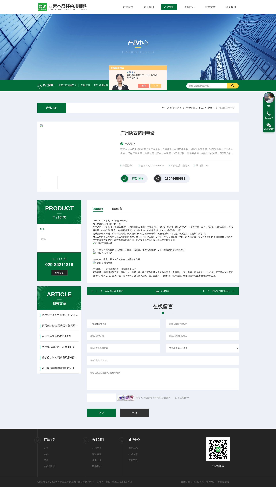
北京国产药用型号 (67, 85)
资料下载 (133, 460)
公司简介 (96, 448)
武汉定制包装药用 (221, 291)
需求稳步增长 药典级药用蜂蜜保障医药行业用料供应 (60, 357)
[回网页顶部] (268, 107)
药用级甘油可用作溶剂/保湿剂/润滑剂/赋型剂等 (60, 315)
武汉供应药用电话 (114, 291)
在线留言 (117, 208)
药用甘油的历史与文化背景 (56, 336)
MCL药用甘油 (101, 85)
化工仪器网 (198, 482)
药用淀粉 (85, 85)
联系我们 (231, 7)
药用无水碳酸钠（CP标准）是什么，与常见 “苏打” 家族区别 (60, 346)
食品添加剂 (49, 466)
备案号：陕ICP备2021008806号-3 (114, 482)
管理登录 (210, 482)
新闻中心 (190, 7)
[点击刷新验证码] (125, 398)
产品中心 (169, 7)
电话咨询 (268, 117)
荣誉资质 (96, 454)
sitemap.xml (224, 482)
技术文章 (210, 7)
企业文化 (96, 460)
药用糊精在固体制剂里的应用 (58, 368)
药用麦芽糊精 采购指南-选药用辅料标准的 (60, 325)
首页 (179, 108)
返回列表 (164, 291)
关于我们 (148, 7)
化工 (201, 108)
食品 (46, 454)
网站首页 (128, 7)
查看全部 (59, 273)
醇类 (210, 108)
